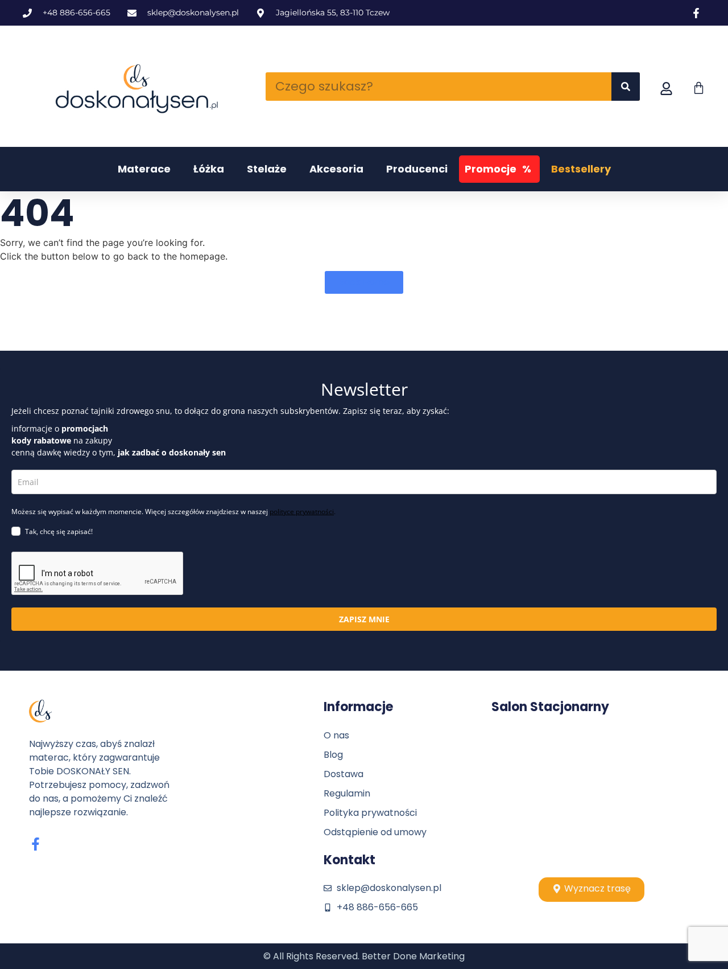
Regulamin (347, 793)
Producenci (417, 169)
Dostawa (343, 774)
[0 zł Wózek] (698, 88)
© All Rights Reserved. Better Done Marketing (364, 956)
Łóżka (208, 169)
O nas (336, 735)
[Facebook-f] (35, 844)
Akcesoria (336, 169)
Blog (333, 754)
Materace (144, 169)
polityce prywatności (302, 511)
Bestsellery (581, 169)
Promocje (498, 169)
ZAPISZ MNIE (364, 619)
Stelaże (267, 169)
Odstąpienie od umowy (375, 832)
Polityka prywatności (370, 812)
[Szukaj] (625, 86)
